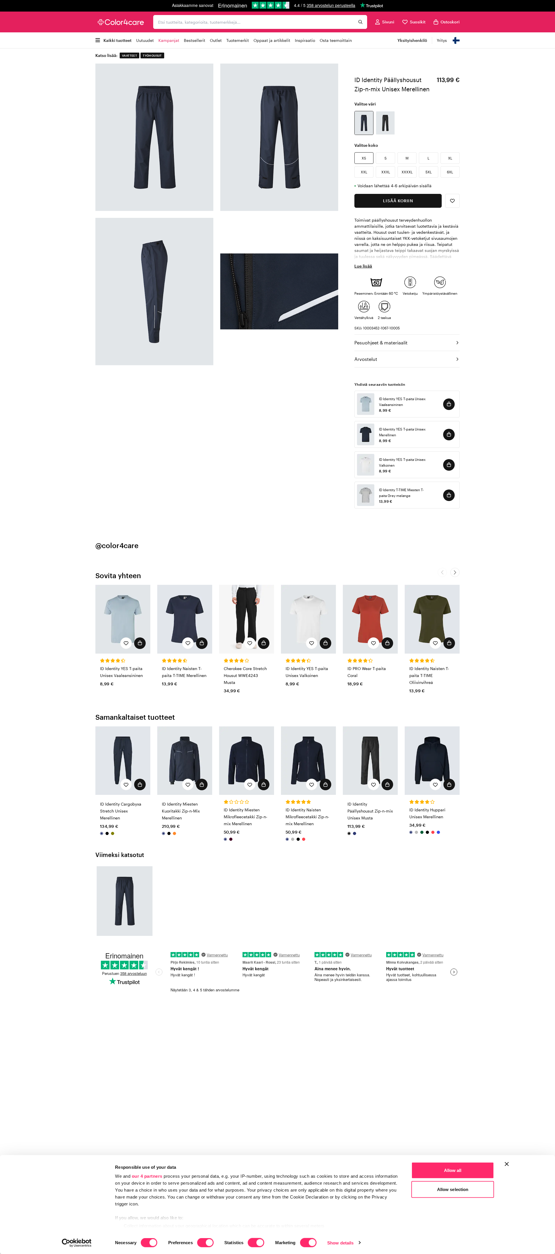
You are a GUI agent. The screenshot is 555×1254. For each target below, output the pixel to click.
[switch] (205, 1243)
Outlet (216, 40)
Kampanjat (168, 40)
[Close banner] (507, 1164)
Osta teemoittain (336, 40)
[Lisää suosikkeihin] (452, 201)
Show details (340, 1242)
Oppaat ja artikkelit (272, 40)
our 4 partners (147, 1176)
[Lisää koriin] (449, 404)
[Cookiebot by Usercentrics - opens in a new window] (76, 1242)
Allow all (453, 1170)
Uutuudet (145, 40)
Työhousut (152, 55)
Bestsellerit (194, 40)
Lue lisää (363, 266)
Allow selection (453, 1189)
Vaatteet (129, 55)
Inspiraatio (305, 40)
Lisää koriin (398, 200)
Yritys (442, 40)
